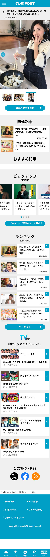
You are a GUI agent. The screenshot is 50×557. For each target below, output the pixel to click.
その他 (14, 492)
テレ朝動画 (33, 501)
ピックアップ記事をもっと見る (25, 223)
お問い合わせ (11, 509)
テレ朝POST (25, 3)
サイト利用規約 (35, 509)
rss (36, 476)
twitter (14, 476)
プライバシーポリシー (14, 517)
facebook (25, 476)
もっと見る (25, 326)
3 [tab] (26, 217)
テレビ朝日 (10, 501)
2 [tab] (23, 217)
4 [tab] (28, 217)
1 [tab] (21, 217)
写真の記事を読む (25, 107)
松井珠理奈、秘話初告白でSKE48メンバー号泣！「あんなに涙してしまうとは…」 (24, 492)
